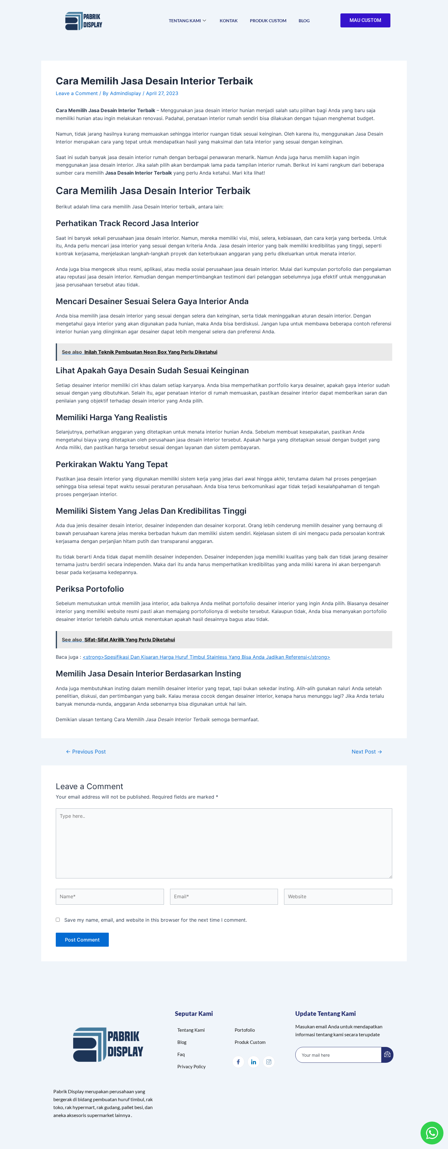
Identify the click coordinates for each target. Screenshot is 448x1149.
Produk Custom (268, 20)
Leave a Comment (77, 93)
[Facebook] (238, 1062)
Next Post (367, 751)
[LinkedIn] (253, 1062)
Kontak (229, 20)
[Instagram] (269, 1062)
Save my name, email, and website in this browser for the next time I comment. (155, 920)
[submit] (387, 1055)
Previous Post (86, 751)
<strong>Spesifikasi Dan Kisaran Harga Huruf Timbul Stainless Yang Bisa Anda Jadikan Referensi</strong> (206, 657)
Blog (304, 20)
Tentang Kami (185, 20)
